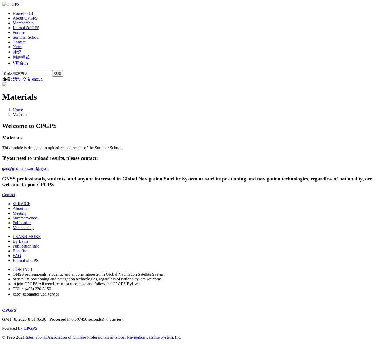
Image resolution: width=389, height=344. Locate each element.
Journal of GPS (25, 260)
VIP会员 (20, 63)
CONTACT (23, 269)
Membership (23, 23)
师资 (17, 52)
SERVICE (21, 203)
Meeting (19, 213)
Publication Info (26, 246)
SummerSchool (25, 218)
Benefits (19, 251)
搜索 (57, 73)
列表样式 (21, 57)
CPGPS (9, 310)
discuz (37, 79)
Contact (19, 42)
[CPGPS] (11, 4)
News (17, 47)
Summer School (26, 37)
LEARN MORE (27, 236)
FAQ (17, 255)
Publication (22, 222)
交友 (26, 79)
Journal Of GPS (26, 27)
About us (20, 208)
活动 (17, 79)
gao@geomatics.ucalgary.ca (25, 168)
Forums (19, 32)
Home (23, 13)
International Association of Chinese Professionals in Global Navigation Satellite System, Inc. (103, 337)
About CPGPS (25, 18)
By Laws (20, 241)
